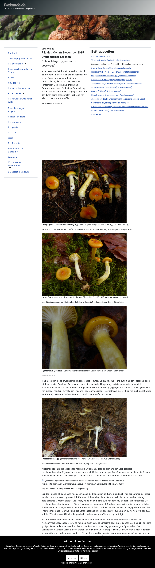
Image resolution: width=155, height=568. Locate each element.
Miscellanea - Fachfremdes (14, 164)
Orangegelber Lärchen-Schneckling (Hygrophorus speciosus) (117, 64)
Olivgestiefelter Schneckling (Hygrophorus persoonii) (113, 76)
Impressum (87, 563)
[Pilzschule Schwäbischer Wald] (9, 104)
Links (10, 138)
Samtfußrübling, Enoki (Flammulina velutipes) (110, 103)
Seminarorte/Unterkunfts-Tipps (20, 70)
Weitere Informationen (71, 563)
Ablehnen (83, 558)
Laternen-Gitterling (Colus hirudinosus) (107, 110)
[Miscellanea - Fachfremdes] (9, 167)
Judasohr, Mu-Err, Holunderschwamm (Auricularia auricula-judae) (118, 99)
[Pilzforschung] (22, 122)
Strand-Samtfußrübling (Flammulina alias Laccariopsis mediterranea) (120, 107)
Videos (11, 77)
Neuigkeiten (14, 83)
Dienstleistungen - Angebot (17, 110)
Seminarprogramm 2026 (20, 58)
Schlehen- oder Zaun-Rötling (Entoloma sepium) (111, 87)
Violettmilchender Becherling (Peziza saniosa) (110, 60)
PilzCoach (13, 132)
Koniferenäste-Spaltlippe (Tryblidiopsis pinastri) (111, 79)
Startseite (13, 53)
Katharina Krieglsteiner (19, 88)
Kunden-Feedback (16, 117)
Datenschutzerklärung (18, 172)
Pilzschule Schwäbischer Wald (20, 100)
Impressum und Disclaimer (15, 150)
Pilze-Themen (14, 93)
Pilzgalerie (13, 127)
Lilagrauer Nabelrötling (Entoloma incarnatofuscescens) (115, 72)
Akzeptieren (72, 558)
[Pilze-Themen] (22, 93)
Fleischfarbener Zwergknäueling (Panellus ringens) (112, 95)
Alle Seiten (96, 114)
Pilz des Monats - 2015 (101, 56)
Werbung (12, 157)
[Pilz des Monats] (25, 63)
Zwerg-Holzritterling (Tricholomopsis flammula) (111, 68)
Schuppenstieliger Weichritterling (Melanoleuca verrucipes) (116, 83)
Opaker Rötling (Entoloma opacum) (106, 91)
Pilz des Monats (15, 64)
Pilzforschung (14, 122)
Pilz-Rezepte (14, 143)
